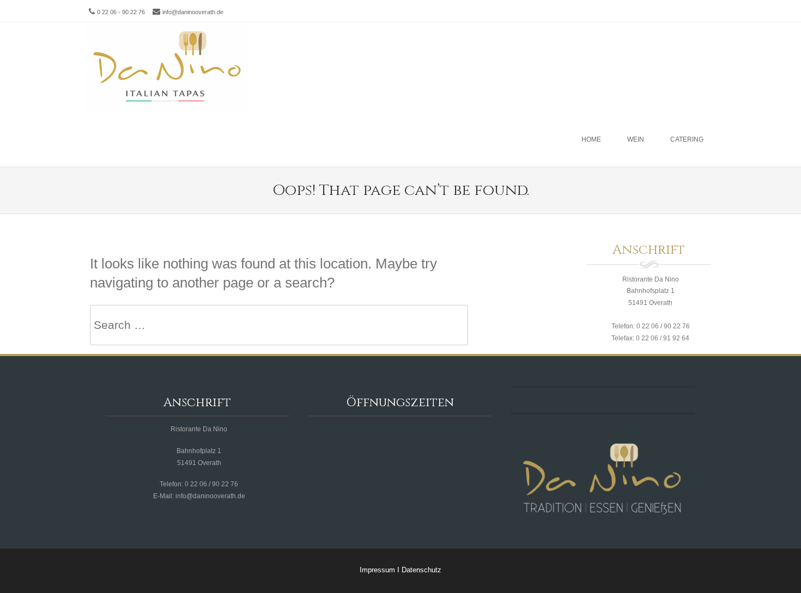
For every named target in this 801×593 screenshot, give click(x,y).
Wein (635, 139)
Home (591, 139)
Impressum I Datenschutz (400, 570)
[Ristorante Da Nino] (166, 67)
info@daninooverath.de (192, 12)
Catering (686, 139)
